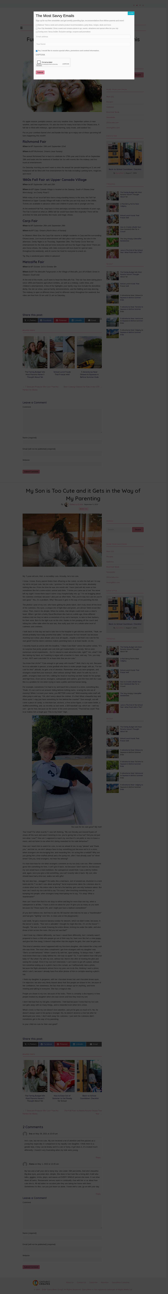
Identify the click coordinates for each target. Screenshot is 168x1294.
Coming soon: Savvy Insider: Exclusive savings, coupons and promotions (64, 32)
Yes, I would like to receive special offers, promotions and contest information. (68, 50)
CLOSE (131, 13)
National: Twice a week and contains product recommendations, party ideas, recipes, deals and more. (74, 25)
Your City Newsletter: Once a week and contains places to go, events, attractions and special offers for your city (78, 28)
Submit (40, 72)
